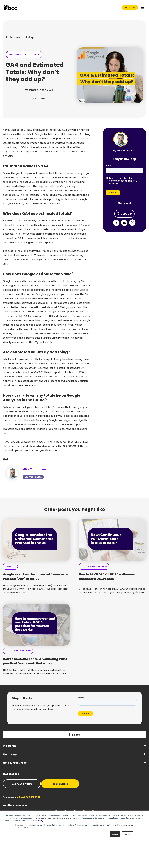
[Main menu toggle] (142, 7)
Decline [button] (127, 834)
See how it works (22, 784)
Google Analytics (24, 54)
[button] (116, 223)
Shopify (10, 566)
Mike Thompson (34, 469)
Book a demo (130, 7)
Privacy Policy (37, 820)
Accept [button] (115, 834)
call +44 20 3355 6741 (28, 797)
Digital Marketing (94, 566)
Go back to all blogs (22, 37)
